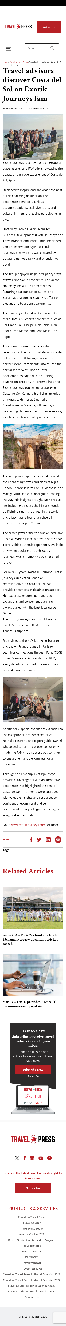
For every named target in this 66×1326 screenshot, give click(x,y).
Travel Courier (32, 1223)
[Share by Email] (58, 839)
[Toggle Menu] (9, 48)
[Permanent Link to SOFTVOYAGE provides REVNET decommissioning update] (33, 975)
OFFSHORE (31, 1257)
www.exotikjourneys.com (28, 825)
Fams (25, 62)
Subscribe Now (33, 1069)
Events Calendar (32, 1251)
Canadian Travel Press (31, 1217)
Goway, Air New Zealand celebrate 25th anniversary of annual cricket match (30, 939)
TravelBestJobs (32, 1245)
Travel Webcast (31, 1263)
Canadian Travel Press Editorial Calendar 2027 (31, 1280)
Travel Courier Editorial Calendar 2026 (31, 1285)
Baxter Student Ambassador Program (31, 1240)
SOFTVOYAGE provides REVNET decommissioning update (29, 1004)
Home (5, 62)
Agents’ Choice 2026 (31, 1234)
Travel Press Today (31, 1228)
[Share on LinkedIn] (48, 839)
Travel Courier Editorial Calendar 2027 (31, 1291)
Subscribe (49, 27)
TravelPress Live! (31, 1268)
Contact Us (31, 1297)
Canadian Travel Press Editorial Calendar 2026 (31, 1274)
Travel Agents (15, 62)
